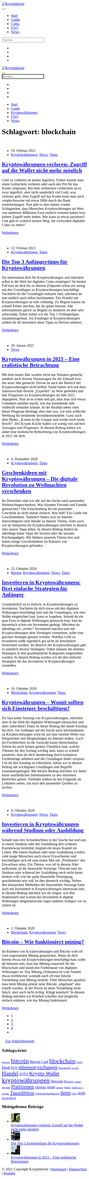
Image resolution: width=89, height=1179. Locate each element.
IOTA (23, 1074)
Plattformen (22, 1086)
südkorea (76, 1087)
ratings (40, 1087)
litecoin (57, 1081)
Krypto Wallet (44, 1073)
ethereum (27, 1067)
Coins (15, 24)
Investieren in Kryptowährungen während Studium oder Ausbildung (43, 827)
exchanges (47, 1067)
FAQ (14, 28)
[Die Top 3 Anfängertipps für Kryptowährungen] (15, 1139)
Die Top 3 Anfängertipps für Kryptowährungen (35, 265)
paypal (6, 1087)
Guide (15, 20)
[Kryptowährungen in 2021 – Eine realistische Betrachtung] (15, 1153)
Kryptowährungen (24, 112)
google (75, 1068)
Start (14, 15)
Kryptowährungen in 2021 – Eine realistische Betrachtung (41, 362)
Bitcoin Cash (39, 1062)
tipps (65, 1093)
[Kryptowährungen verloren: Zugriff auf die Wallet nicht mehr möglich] (15, 1121)
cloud (79, 1062)
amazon (6, 1062)
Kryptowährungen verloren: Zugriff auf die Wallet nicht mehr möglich (44, 167)
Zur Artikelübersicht (19, 1041)
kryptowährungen (26, 1080)
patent (78, 1081)
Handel (10, 1073)
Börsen (16, 573)
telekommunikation (47, 1093)
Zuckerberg (9, 1098)
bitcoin (20, 1060)
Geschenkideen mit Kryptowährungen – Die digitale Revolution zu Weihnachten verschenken (40, 482)
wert (81, 1093)
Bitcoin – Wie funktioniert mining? (43, 942)
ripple (51, 1087)
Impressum (58, 1169)
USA (74, 1093)
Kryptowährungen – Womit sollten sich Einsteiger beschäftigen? (42, 705)
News (15, 32)
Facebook (64, 1068)
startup (59, 1087)
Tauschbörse (22, 1092)
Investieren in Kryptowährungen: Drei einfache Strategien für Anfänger (41, 588)
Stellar (67, 1087)
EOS (14, 1068)
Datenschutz (78, 1169)
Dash (6, 1067)
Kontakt (9, 1173)
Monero (69, 1081)
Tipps (54, 155)
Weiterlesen (10, 233)
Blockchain (19, 693)
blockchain (62, 1061)
